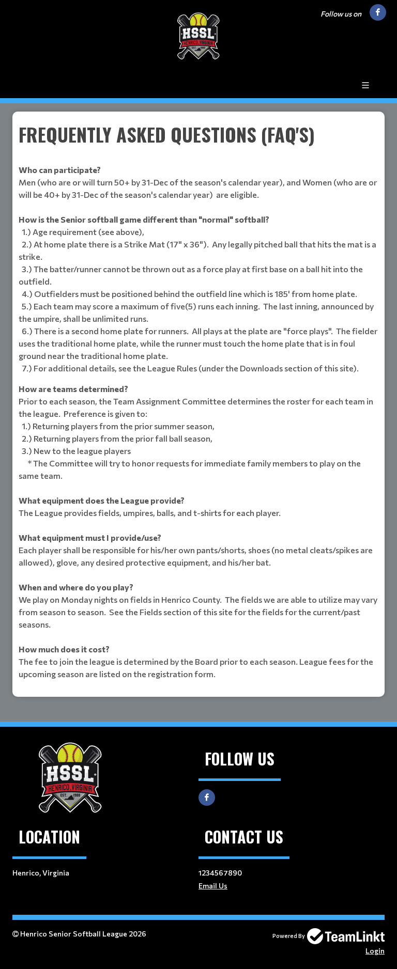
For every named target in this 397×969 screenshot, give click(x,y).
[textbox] (198, 400)
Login (375, 950)
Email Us (212, 885)
